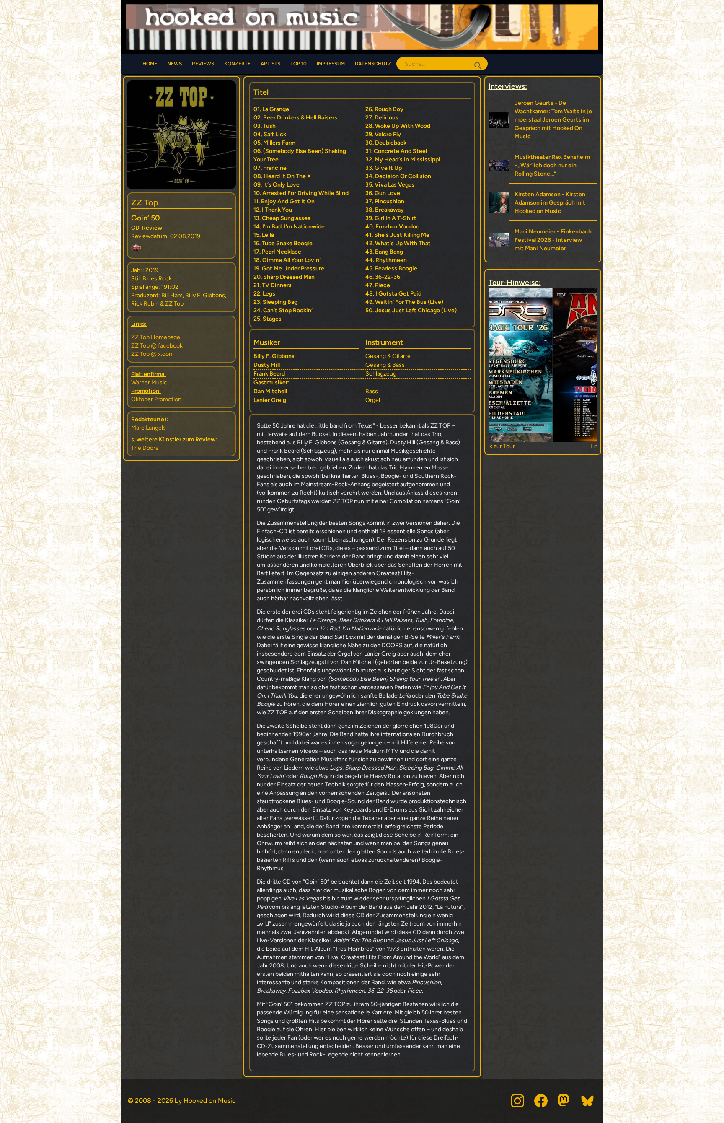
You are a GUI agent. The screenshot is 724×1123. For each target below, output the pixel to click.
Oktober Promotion (156, 399)
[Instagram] (517, 1100)
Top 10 (298, 64)
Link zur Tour (542, 446)
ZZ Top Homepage (155, 337)
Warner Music (149, 382)
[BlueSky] (587, 1100)
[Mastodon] (564, 1100)
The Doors (144, 447)
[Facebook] (541, 1100)
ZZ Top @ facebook (157, 345)
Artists (270, 64)
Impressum (331, 64)
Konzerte (237, 64)
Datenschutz (373, 64)
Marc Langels (148, 427)
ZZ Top (144, 202)
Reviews (203, 64)
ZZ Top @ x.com (152, 354)
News (174, 64)
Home (149, 64)
